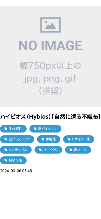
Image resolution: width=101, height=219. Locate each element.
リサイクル (50, 149)
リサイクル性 (81, 138)
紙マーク (80, 149)
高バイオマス (47, 128)
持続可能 (15, 160)
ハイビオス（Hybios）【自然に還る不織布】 (50, 116)
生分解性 (15, 128)
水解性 (51, 138)
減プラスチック (19, 138)
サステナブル (18, 149)
